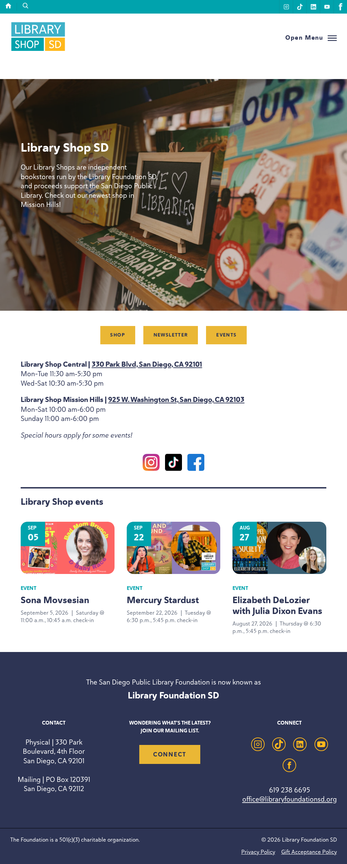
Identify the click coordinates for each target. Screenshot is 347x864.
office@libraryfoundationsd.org (289, 799)
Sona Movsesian (55, 600)
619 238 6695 (289, 789)
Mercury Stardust (163, 600)
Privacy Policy (258, 852)
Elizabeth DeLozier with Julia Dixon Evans (277, 605)
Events (226, 335)
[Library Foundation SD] (38, 50)
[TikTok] (173, 463)
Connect (169, 754)
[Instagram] (151, 463)
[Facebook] (195, 463)
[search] (25, 6)
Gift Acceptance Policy (309, 852)
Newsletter (171, 335)
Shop (117, 335)
